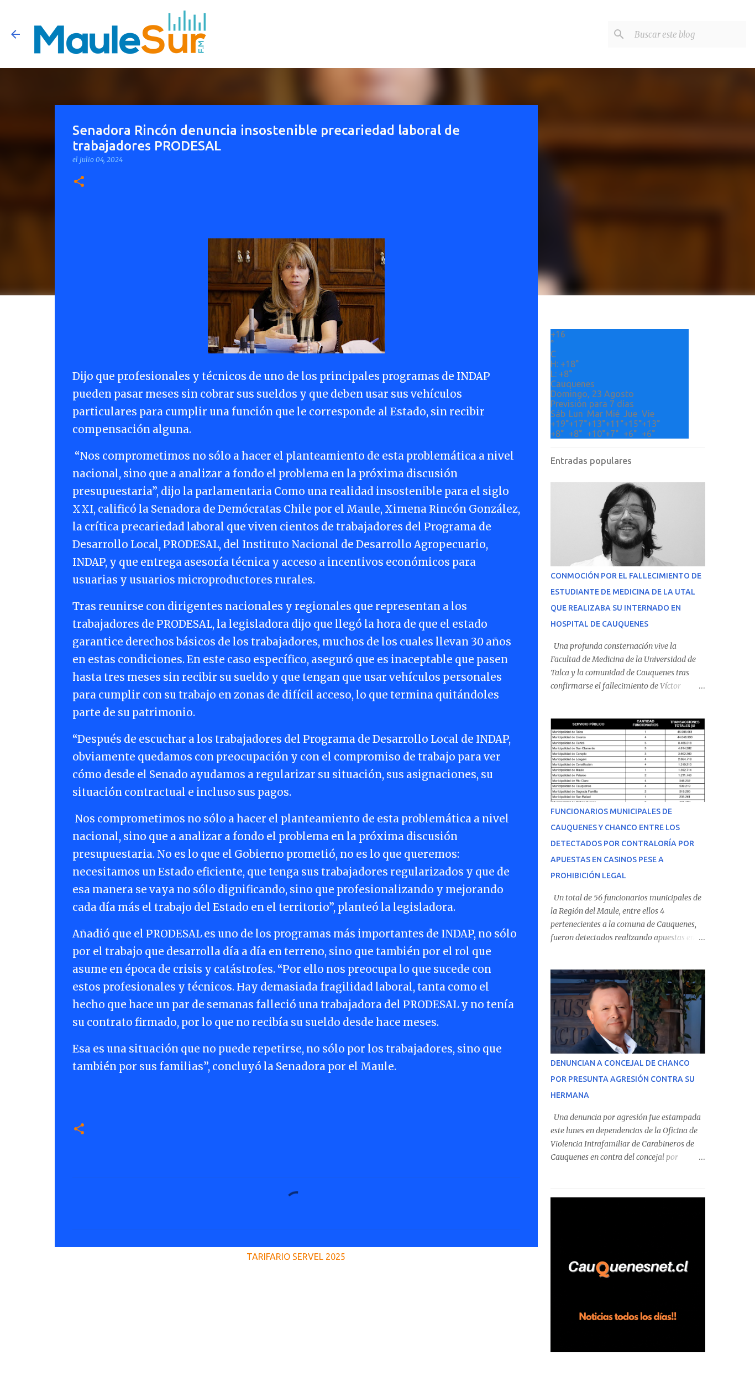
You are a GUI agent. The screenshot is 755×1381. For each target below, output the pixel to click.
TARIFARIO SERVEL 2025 (296, 1257)
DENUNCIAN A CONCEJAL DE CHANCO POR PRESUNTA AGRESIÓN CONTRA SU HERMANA (622, 1079)
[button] (79, 182)
